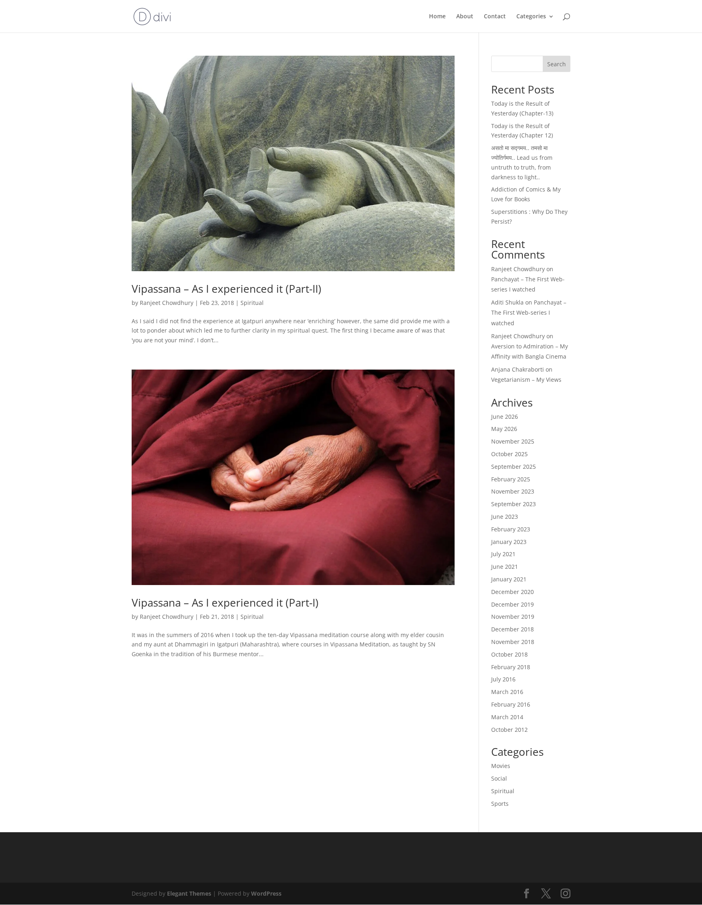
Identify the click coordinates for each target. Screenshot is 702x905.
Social (499, 778)
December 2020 (512, 592)
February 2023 (510, 529)
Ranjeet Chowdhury (166, 303)
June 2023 (504, 516)
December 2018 (512, 629)
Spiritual (252, 303)
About (464, 16)
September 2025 (513, 466)
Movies (500, 766)
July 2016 (503, 679)
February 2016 (510, 704)
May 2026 (504, 429)
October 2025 (509, 454)
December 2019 (512, 604)
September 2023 (513, 504)
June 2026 (504, 416)
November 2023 (512, 491)
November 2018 (512, 642)
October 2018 (509, 654)
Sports (500, 803)
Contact (495, 16)
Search (556, 64)
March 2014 (507, 717)
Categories (531, 16)
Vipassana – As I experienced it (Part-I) (225, 602)
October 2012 (509, 729)
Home (437, 16)
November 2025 (512, 441)
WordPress (266, 893)
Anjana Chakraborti (517, 369)
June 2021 (504, 566)
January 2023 (508, 542)
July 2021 (503, 554)
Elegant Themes (189, 893)
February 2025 (510, 479)
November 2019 (512, 616)
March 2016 (507, 692)
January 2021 (508, 579)
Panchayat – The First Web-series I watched (528, 312)
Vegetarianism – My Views (526, 379)
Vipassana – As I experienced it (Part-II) (226, 288)
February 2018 (510, 667)
